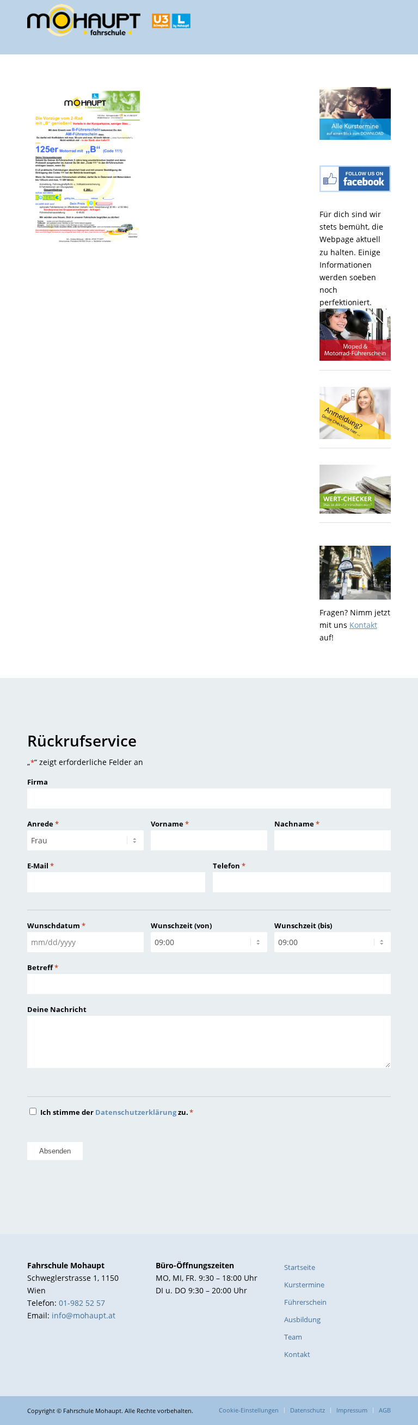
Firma (37, 782)
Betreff (42, 967)
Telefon (229, 866)
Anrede (43, 824)
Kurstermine (304, 1285)
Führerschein (305, 1302)
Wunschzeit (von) (181, 925)
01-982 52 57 (82, 1303)
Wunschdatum (56, 925)
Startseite (299, 1267)
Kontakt (363, 625)
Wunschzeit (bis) (303, 925)
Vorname (170, 824)
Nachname (296, 824)
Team (293, 1337)
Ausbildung (302, 1319)
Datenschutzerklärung (135, 1112)
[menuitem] (248, 1410)
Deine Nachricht (57, 1009)
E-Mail (40, 866)
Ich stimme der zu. (116, 1112)
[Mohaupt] (108, 27)
